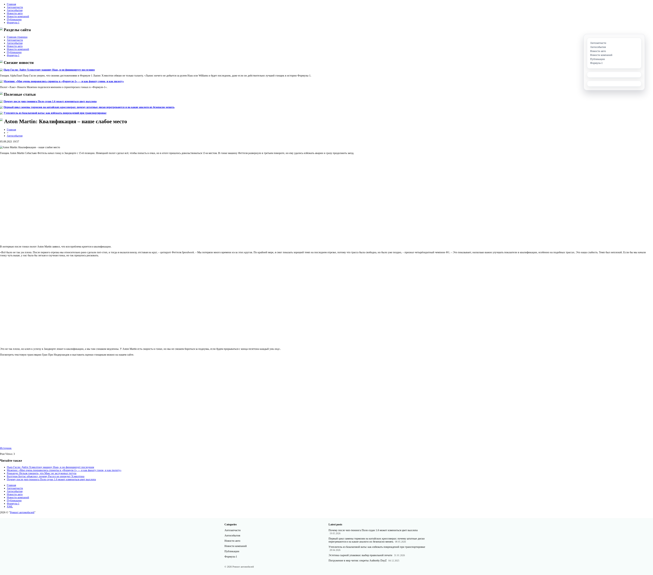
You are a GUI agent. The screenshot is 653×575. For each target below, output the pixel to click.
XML (10, 506)
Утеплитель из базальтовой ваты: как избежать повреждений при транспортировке (55, 112)
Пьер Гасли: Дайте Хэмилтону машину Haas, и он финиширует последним (49, 69)
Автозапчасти (15, 7)
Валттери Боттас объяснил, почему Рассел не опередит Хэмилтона (45, 476)
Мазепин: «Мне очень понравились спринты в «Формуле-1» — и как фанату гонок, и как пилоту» (64, 81)
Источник (6, 448)
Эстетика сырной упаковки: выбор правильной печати (360, 555)
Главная (11, 4)
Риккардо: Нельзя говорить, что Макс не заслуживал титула (41, 473)
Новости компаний (18, 16)
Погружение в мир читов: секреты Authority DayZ (358, 560)
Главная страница (17, 37)
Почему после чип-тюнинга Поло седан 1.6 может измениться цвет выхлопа (50, 101)
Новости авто (15, 13)
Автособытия (14, 10)
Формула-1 (13, 22)
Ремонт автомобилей (22, 512)
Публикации (14, 19)
